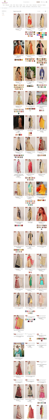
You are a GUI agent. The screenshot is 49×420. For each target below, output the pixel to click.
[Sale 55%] (18, 238)
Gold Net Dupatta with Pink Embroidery (42, 289)
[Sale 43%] (41, 238)
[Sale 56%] (41, 122)
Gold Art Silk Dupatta (30, 130)
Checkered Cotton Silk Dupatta (30, 174)
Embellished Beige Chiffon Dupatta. (41, 246)
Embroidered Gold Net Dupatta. (30, 397)
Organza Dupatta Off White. (18, 397)
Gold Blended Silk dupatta (41, 174)
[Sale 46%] (30, 299)
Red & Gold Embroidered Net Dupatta (19, 415)
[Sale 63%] (30, 166)
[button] (17, 29)
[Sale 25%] (30, 122)
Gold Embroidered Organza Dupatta (30, 391)
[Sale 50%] (30, 20)
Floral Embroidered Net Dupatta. (42, 415)
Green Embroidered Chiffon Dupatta (30, 289)
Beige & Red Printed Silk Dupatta (42, 398)
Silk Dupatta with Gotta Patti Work (30, 28)
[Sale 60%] (41, 47)
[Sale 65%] (18, 47)
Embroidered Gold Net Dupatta (19, 289)
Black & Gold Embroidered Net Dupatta (19, 391)
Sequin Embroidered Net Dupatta (41, 55)
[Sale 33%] (18, 281)
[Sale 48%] (30, 73)
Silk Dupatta (30, 356)
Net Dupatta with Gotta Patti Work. (41, 338)
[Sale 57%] (18, 166)
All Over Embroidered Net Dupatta (30, 106)
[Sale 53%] (30, 47)
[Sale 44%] (18, 122)
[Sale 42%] (18, 20)
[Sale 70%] (18, 73)
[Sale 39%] (41, 407)
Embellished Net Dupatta (19, 106)
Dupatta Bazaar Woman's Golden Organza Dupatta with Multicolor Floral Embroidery (19, 175)
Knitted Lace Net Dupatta (19, 81)
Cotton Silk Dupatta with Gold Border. (42, 81)
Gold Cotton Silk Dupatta (19, 28)
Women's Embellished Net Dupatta (30, 330)
